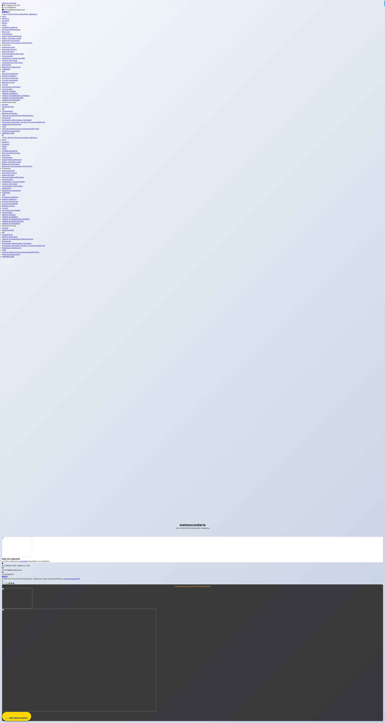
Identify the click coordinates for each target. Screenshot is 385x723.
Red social (6, 32)
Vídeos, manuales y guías (11, 38)
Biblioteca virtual (8, 82)
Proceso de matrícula (10, 78)
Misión (4, 23)
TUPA (4, 126)
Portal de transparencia (11, 131)
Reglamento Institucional (11, 124)
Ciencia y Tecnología (9, 60)
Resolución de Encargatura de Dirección (17, 43)
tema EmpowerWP (73, 579)
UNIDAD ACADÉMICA (10, 93)
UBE (3, 71)
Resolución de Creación (11, 40)
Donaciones (6, 118)
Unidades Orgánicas (9, 27)
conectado (23, 561)
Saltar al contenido (9, 3)
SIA (3, 109)
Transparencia (7, 111)
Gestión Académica (9, 76)
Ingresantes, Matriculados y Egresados (17, 120)
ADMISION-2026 (8, 133)
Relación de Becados (10, 113)
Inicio (4, 16)
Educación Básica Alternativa (13, 54)
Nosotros (5, 18)
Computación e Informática (12, 63)
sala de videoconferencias (12, 36)
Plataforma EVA (8, 107)
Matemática (6, 65)
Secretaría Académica (10, 74)
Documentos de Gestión (11, 87)
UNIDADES (6, 69)
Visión (4, 25)
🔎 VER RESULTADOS (17, 717)
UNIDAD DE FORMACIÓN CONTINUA (16, 96)
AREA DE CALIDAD (9, 91)
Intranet (5, 104)
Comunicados (7, 89)
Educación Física (8, 52)
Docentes (5, 21)
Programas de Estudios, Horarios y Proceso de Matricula (23, 122)
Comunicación (7, 56)
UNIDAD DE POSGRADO (11, 100)
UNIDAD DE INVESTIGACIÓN (12, 98)
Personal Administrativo (11, 29)
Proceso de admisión (10, 80)
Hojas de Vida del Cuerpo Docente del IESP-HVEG (20, 129)
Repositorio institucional (11, 67)
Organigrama (7, 34)
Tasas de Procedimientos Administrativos (17, 115)
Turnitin (5, 85)
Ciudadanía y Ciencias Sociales (13, 58)
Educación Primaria (9, 49)
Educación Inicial (8, 47)
